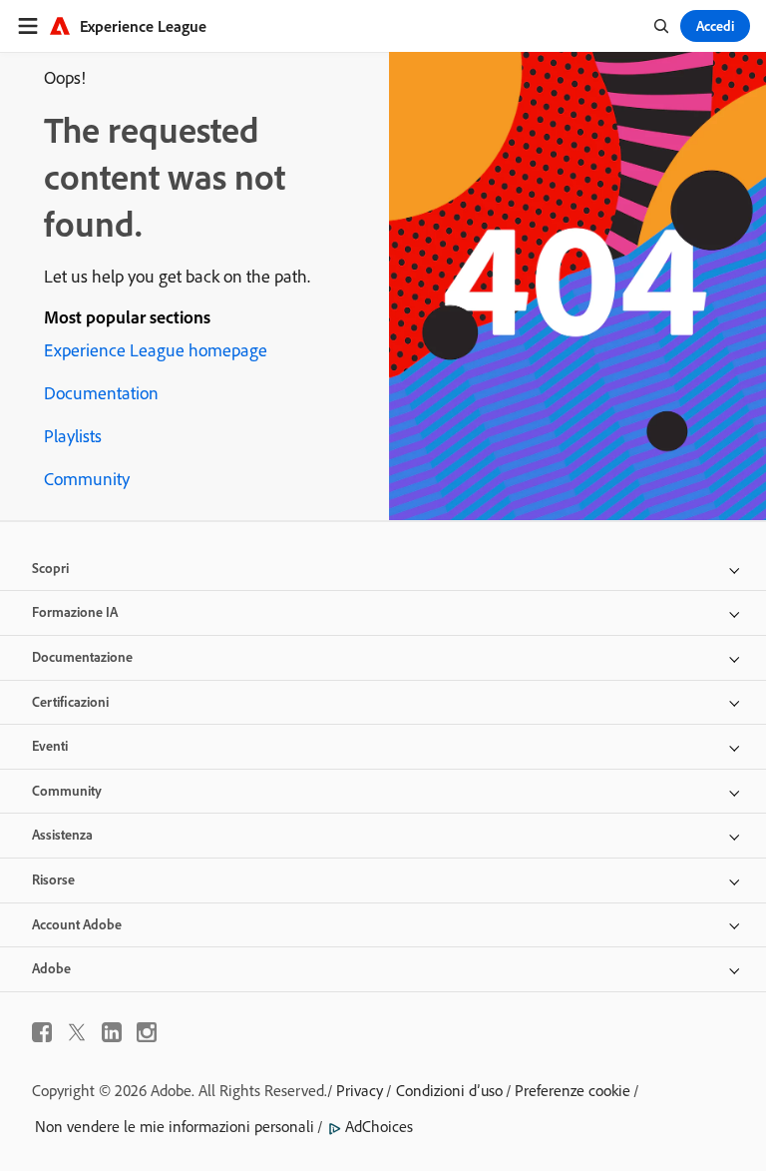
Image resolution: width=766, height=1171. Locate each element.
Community (87, 478)
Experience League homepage (155, 349)
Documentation (101, 392)
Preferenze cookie (572, 1090)
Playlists (73, 435)
